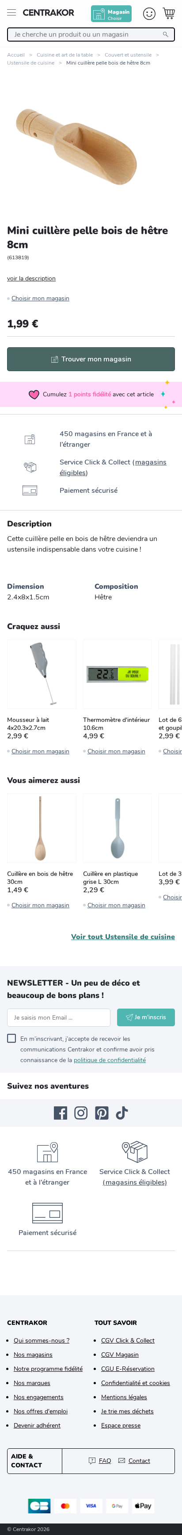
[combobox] (91, 34)
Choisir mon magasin (40, 298)
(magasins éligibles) (134, 1182)
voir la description (31, 278)
